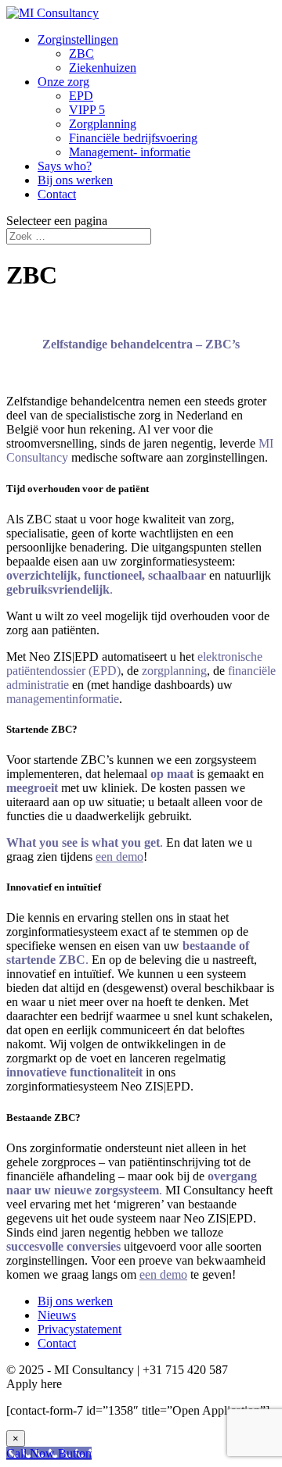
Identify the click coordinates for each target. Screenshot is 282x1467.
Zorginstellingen (78, 39)
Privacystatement (79, 1329)
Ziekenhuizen (102, 67)
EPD (81, 95)
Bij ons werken (75, 180)
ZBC (81, 53)
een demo (163, 1274)
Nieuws (57, 1315)
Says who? (65, 166)
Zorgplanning (102, 123)
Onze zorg (63, 81)
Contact (57, 194)
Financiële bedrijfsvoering (133, 138)
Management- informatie (129, 152)
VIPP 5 (87, 109)
